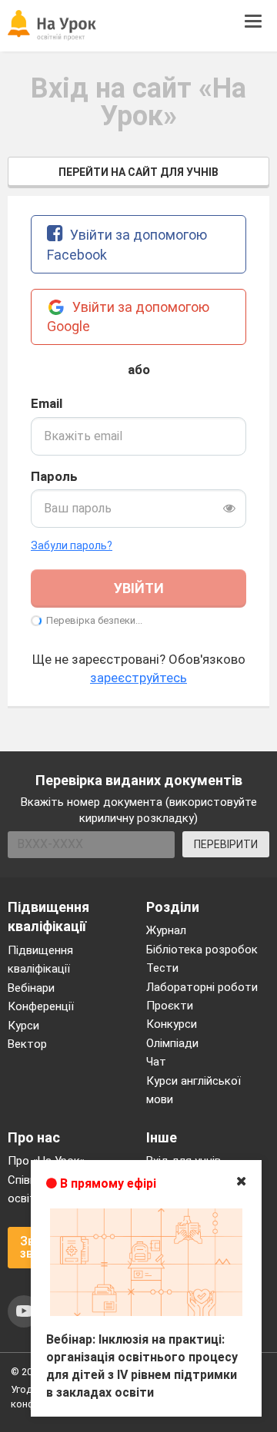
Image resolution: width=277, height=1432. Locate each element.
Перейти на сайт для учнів (138, 172)
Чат (156, 1062)
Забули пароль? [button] (71, 545)
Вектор (27, 1044)
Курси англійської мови (193, 1090)
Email (46, 403)
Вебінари (31, 988)
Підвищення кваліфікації (40, 959)
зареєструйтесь (138, 677)
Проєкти (169, 1006)
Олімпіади (172, 1043)
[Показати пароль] (229, 508)
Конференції (41, 1006)
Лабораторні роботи (202, 987)
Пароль (54, 476)
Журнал (166, 930)
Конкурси (171, 1024)
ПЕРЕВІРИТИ (226, 844)
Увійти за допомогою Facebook (127, 245)
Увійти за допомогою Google (128, 317)
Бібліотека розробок (202, 949)
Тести (162, 968)
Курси (23, 1026)
